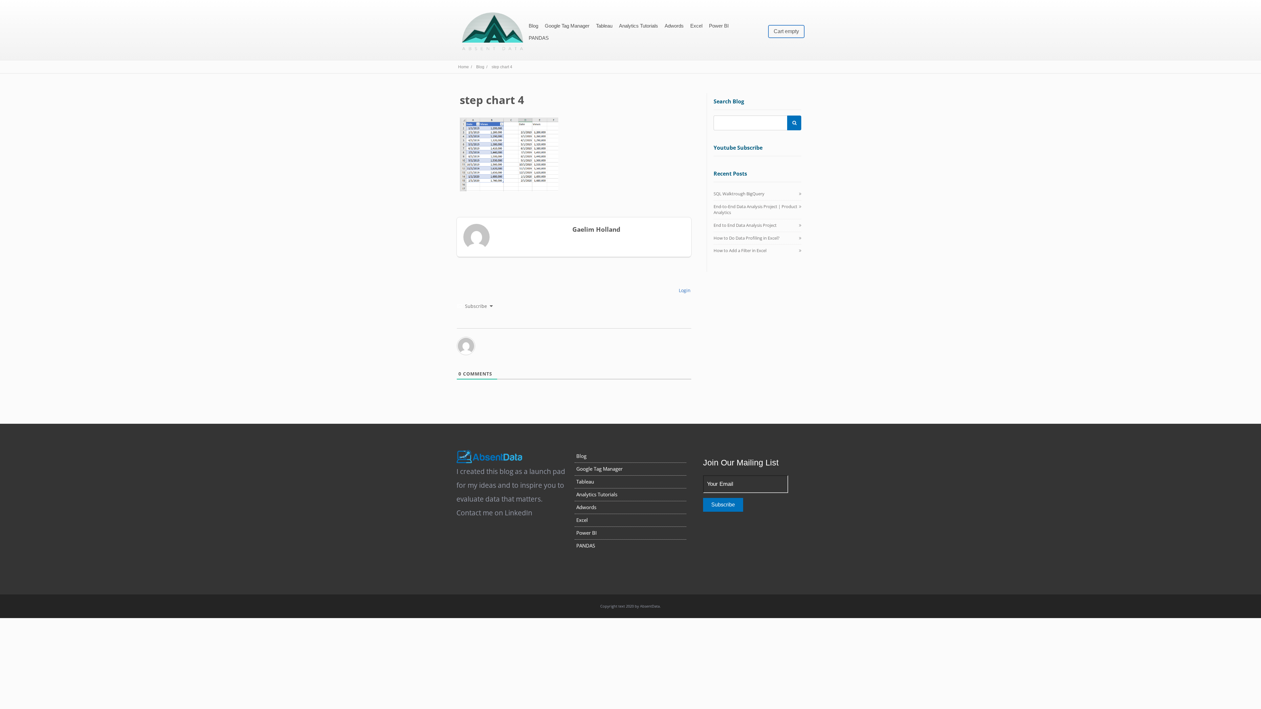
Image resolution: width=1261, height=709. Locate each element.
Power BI (719, 26)
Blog (533, 26)
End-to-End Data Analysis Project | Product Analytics (755, 209)
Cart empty (786, 31)
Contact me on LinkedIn (494, 512)
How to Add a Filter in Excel (740, 250)
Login (684, 290)
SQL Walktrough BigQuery (739, 194)
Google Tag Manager (567, 26)
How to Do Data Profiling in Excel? (747, 238)
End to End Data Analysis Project (745, 225)
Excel (696, 26)
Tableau (604, 26)
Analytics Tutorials (638, 26)
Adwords (674, 26)
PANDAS (539, 38)
